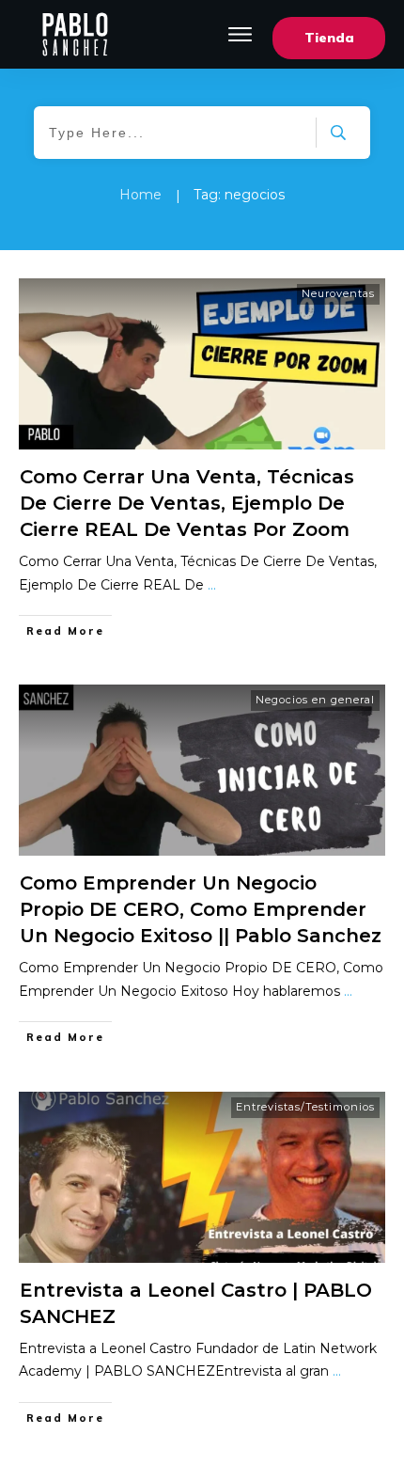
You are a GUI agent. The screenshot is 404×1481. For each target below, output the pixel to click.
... (212, 584)
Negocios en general (315, 699)
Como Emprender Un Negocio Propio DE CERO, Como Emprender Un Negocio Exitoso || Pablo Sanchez (200, 909)
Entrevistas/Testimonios (305, 1106)
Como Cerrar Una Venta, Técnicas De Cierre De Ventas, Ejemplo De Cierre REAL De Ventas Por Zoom (187, 503)
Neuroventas (338, 293)
